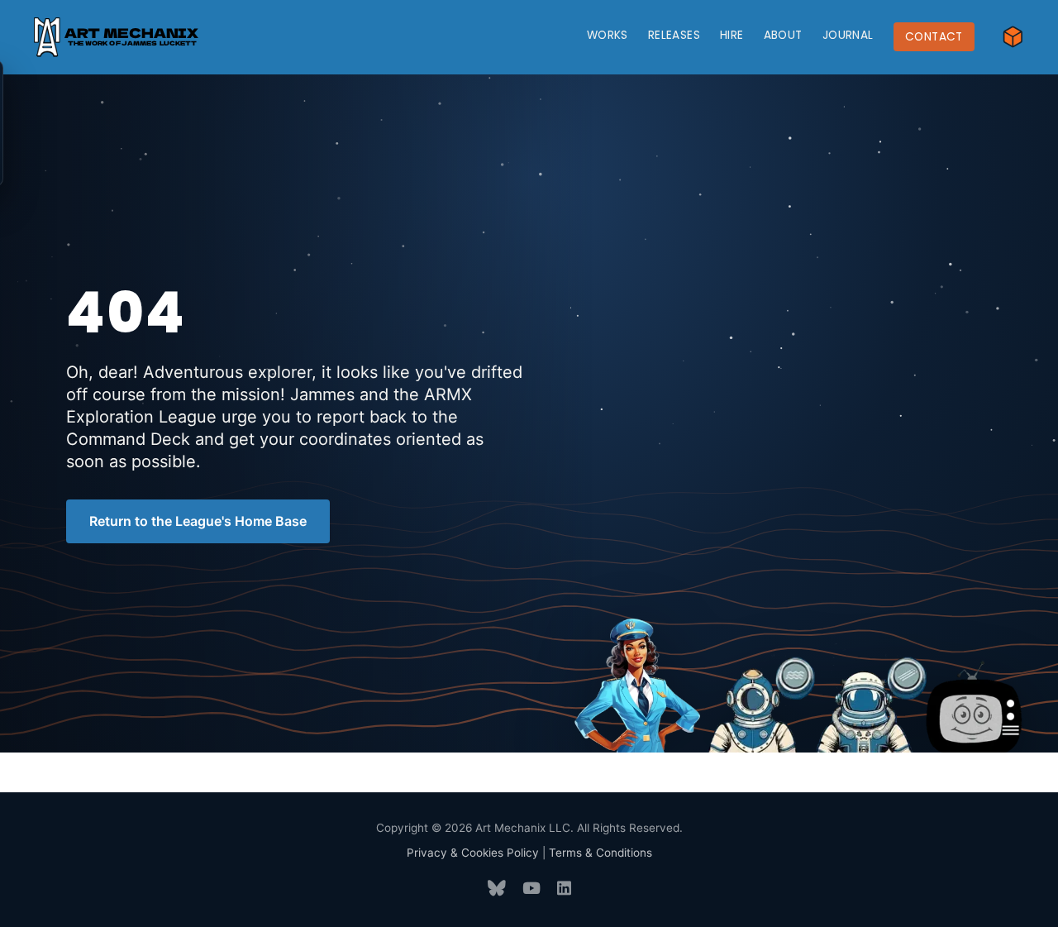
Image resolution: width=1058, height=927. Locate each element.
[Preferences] (1013, 36)
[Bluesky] (497, 888)
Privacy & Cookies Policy (473, 852)
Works (607, 35)
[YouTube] (531, 888)
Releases (674, 35)
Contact (934, 37)
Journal (848, 35)
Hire (732, 35)
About (783, 35)
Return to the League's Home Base (198, 521)
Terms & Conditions (600, 852)
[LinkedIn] (564, 888)
